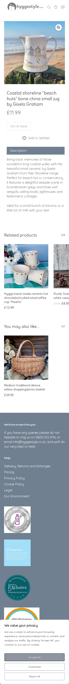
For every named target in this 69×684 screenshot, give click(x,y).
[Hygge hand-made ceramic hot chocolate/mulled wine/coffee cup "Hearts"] (26, 266)
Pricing (9, 472)
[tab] (35, 151)
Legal (8, 490)
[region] (34, 652)
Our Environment (16, 496)
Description (18, 151)
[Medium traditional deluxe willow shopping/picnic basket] (26, 358)
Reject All (34, 676)
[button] (63, 7)
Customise (34, 666)
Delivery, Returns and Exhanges (27, 466)
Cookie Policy (14, 484)
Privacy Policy (14, 478)
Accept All (34, 657)
